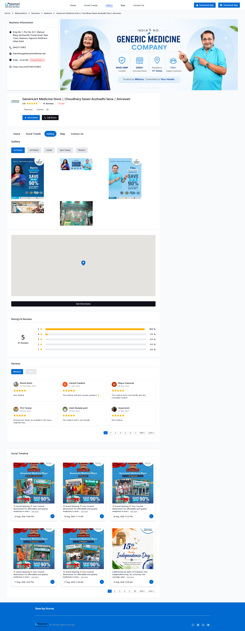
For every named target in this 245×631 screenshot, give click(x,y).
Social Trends (90, 5)
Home (73, 5)
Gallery (109, 5)
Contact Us (138, 5)
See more (35, 511)
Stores (7, 13)
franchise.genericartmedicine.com (29, 53)
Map (123, 5)
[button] (83, 263)
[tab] (16, 134)
